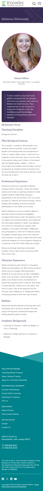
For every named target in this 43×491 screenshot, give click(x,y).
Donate (4, 424)
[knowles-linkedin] (11, 478)
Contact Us (6, 427)
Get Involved (8, 420)
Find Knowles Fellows (10, 414)
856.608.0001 (11, 445)
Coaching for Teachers (11, 397)
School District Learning (11, 393)
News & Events (8, 410)
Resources (7, 406)
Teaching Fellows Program (12, 373)
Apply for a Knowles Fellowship (14, 380)
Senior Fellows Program (11, 376)
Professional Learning (13, 386)
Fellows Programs (11, 369)
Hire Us (5, 401)
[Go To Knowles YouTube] (15, 479)
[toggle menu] (39, 4)
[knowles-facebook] (3, 478)
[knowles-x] (7, 478)
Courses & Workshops (10, 390)
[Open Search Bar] (34, 4)
